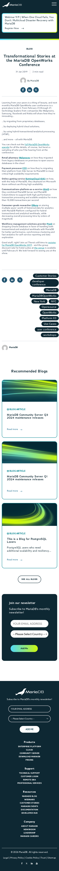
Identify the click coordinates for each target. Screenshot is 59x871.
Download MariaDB (29, 756)
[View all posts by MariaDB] (23, 80)
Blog (29, 48)
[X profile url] (36, 90)
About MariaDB (29, 826)
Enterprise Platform (29, 746)
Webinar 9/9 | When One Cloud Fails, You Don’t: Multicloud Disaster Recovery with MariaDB (29, 20)
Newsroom (29, 829)
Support (29, 768)
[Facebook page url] (23, 90)
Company (29, 821)
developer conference (39, 283)
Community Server (29, 753)
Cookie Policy (32, 857)
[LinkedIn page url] (29, 90)
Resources (29, 791)
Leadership (30, 833)
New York (39, 301)
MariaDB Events (29, 806)
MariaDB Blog (29, 796)
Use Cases (50, 323)
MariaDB (51, 290)
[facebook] (22, 863)
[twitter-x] (27, 863)
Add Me (24, 648)
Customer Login (29, 776)
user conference (46, 329)
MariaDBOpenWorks (44, 295)
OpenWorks (49, 312)
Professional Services (29, 783)
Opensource (49, 306)
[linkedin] (32, 863)
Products (29, 742)
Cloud (29, 750)
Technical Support (29, 773)
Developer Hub (29, 813)
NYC (53, 301)
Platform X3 (49, 318)
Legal (6, 857)
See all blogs (29, 579)
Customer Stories (45, 275)
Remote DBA (29, 780)
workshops (49, 334)
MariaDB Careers (29, 836)
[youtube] (37, 863)
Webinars (29, 799)
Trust (43, 857)
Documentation (29, 809)
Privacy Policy (17, 857)
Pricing (29, 760)
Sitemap (52, 857)
